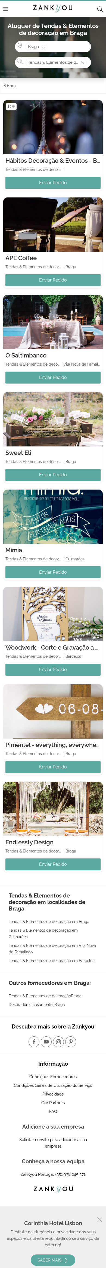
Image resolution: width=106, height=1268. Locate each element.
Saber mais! (51, 1260)
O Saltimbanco (25, 355)
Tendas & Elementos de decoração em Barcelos (51, 961)
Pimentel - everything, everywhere (53, 744)
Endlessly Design (29, 842)
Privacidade (53, 1094)
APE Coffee (21, 257)
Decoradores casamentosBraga (37, 1004)
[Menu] (5, 9)
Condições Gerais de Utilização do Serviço (53, 1085)
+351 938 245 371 (70, 1174)
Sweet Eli (18, 452)
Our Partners (53, 1102)
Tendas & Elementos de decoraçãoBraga (45, 996)
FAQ (53, 1111)
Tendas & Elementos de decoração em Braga (49, 921)
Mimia (13, 550)
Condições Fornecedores (53, 1076)
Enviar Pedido (53, 182)
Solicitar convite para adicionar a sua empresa (53, 1143)
